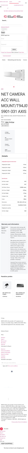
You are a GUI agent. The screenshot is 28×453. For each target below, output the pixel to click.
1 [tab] (13, 86)
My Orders (2, 434)
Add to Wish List (5, 125)
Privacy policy (15, 422)
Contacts (3, 356)
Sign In (14, 49)
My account (3, 341)
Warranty (3, 357)
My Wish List (7, 11)
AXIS (2, 88)
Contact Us (2, 438)
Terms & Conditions (5, 350)
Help (1, 439)
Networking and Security (14, 60)
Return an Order (5, 354)
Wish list (3, 344)
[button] (14, 6)
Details (5, 156)
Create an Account (14, 11)
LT (7, 8)
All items (3, 337)
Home (3, 60)
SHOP (10, 1)
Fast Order (20, 11)
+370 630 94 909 (4, 5)
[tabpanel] (14, 75)
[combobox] (12, 23)
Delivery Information (5, 352)
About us (3, 349)
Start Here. (21, 52)
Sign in (2, 339)
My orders (3, 342)
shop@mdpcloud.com (18, 5)
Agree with (10, 365)
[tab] (14, 155)
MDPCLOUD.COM (4, 1)
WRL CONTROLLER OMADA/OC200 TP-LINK (20, 294)
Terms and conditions (13, 365)
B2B (19, 1)
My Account (2, 431)
